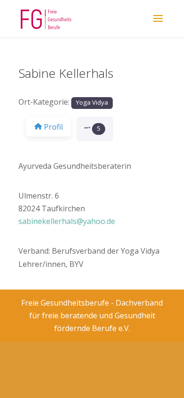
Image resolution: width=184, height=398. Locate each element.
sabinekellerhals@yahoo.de (66, 221)
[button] (94, 128)
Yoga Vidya (92, 102)
